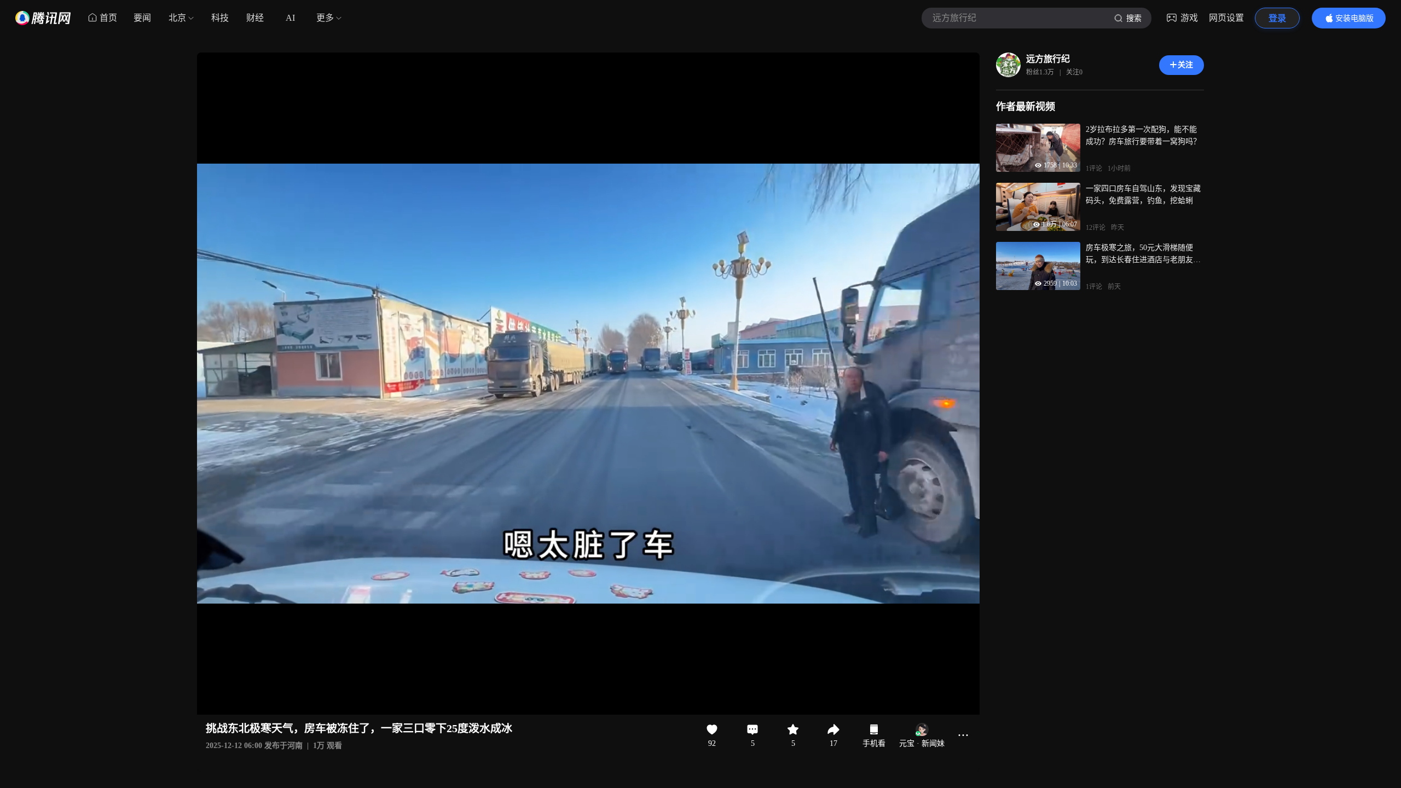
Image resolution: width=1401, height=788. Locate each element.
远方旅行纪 (1048, 58)
